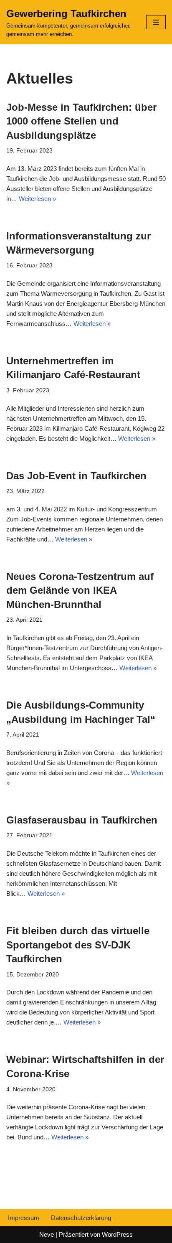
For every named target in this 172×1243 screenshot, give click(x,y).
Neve (46, 1234)
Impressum (23, 1217)
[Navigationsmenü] (156, 22)
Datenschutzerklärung (81, 1217)
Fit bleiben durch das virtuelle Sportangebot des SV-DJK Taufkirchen (77, 944)
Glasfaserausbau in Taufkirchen (81, 820)
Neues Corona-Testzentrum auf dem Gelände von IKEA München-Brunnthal (80, 590)
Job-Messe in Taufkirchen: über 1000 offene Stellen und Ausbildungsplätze (81, 121)
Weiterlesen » (37, 198)
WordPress (117, 1234)
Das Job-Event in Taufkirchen (76, 475)
